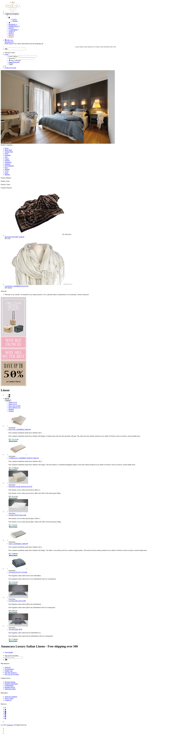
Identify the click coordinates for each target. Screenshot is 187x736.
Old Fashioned (9, 166)
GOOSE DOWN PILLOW (17, 515)
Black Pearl (8, 150)
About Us (8, 667)
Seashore (7, 164)
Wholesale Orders (10, 689)
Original (11, 411)
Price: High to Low (14, 407)
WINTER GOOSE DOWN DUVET (20, 486)
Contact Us (8, 700)
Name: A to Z (13, 402)
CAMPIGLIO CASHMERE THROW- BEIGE (23, 458)
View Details (13, 441)
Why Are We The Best (12, 674)
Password (12, 58)
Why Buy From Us (11, 672)
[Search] (6, 49)
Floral (6, 153)
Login (6, 54)
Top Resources (9, 669)
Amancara (10, 725)
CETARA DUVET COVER (17, 572)
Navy (6, 167)
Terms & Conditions (11, 696)
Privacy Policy (9, 698)
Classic (7, 159)
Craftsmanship (9, 685)
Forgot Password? (14, 62)
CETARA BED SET (15, 629)
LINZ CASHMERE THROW (18, 544)
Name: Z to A (13, 404)
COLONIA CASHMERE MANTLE (16, 286)
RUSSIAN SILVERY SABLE (14, 237)
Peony (7, 148)
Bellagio (7, 174)
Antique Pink (9, 152)
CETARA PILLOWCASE (17, 601)
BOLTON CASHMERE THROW (19, 429)
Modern (7, 169)
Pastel (6, 173)
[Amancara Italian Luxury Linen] (12, 12)
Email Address (14, 56)
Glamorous (8, 162)
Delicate (7, 160)
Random (11, 409)
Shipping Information (11, 684)
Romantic (8, 155)
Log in (14, 19)
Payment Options (10, 682)
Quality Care (9, 671)
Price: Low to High (14, 406)
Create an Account (10, 68)
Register (15, 21)
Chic (6, 157)
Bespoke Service (10, 687)
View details (8, 652)
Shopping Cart (9, 42)
